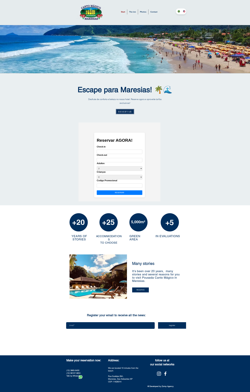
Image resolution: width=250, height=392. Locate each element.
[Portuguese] (178, 11)
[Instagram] (159, 373)
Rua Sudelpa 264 (115, 376)
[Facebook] (165, 373)
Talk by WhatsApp (74, 376)
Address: (113, 360)
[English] (183, 11)
